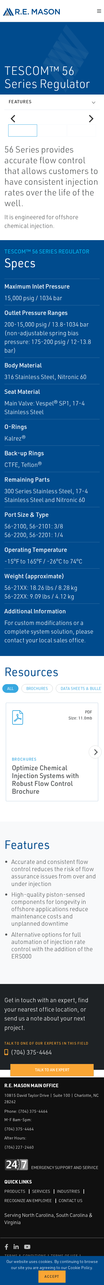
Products (14, 1191)
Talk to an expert (52, 1069)
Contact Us (70, 1200)
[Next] (90, 118)
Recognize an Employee (28, 1200)
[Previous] (13, 118)
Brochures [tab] (37, 688)
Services (41, 1191)
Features (20, 101)
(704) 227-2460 (19, 1147)
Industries (68, 1191)
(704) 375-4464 (31, 1052)
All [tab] (10, 688)
